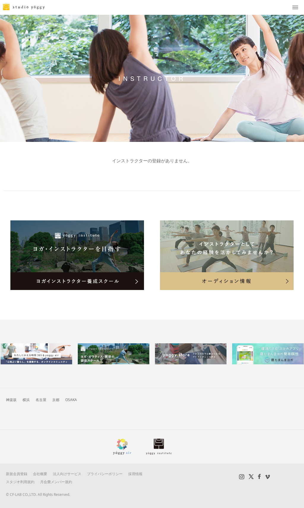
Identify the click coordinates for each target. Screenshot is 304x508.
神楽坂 (11, 399)
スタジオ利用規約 (20, 481)
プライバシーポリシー (105, 473)
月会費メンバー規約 (56, 481)
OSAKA (71, 399)
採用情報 (135, 473)
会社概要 (40, 473)
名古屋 (41, 399)
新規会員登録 (16, 473)
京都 (55, 399)
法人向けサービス (67, 473)
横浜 (26, 399)
